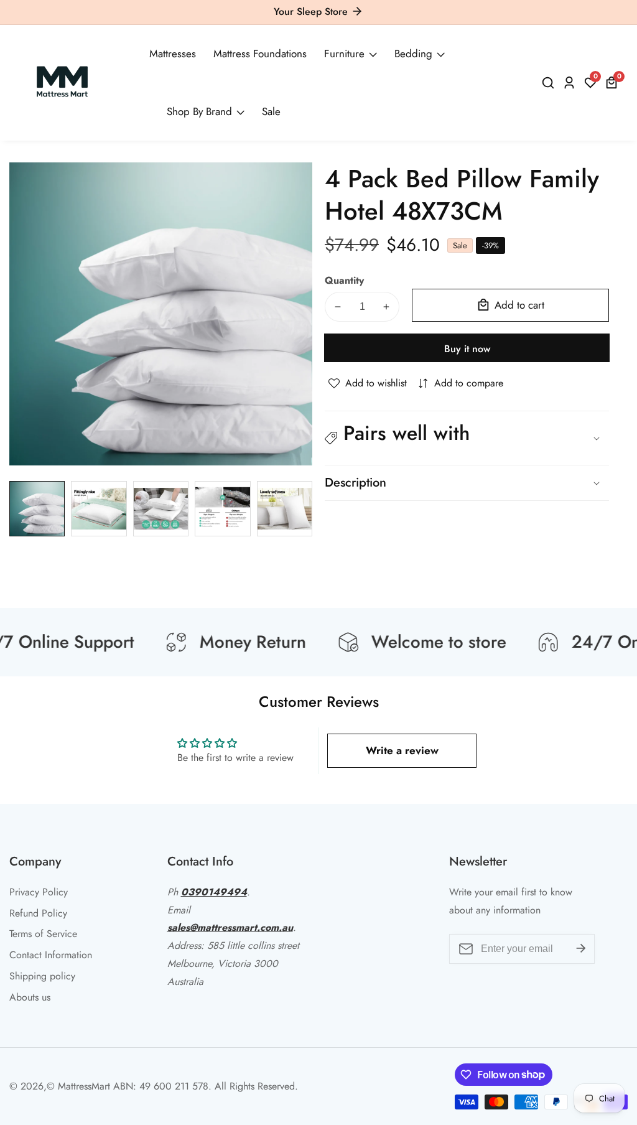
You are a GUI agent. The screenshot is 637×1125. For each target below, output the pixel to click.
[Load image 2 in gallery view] (98, 508)
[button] (467, 438)
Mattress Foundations (260, 53)
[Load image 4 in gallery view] (222, 508)
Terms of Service (43, 934)
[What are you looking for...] (550, 82)
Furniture (344, 53)
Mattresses (172, 53)
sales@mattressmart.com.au (230, 927)
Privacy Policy (38, 892)
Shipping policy (42, 976)
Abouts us (29, 997)
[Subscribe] (581, 949)
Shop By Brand (199, 111)
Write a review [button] (402, 750)
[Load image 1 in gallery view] (37, 508)
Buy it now (467, 349)
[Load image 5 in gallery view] (284, 508)
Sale (271, 111)
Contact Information (50, 955)
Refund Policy (38, 913)
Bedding (413, 53)
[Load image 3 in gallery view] (160, 508)
